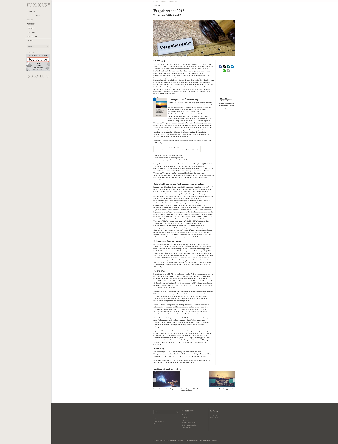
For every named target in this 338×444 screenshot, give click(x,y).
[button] (220, 66)
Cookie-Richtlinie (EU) (189, 425)
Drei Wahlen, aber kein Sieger (163, 389)
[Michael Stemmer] (226, 88)
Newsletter (185, 415)
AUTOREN (31, 24)
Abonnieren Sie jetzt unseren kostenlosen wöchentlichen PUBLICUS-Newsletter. (177, 148)
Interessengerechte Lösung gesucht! (221, 389)
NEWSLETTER (32, 36)
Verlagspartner (214, 417)
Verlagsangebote (215, 415)
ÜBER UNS (31, 32)
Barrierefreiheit (186, 427)
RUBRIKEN (31, 12)
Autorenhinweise (158, 421)
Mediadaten (157, 424)
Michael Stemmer (226, 99)
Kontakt (184, 417)
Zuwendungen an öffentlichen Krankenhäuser (191, 390)
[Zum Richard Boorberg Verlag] (38, 76)
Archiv (155, 419)
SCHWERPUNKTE (33, 16)
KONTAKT (31, 28)
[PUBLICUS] (38, 4)
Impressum (185, 420)
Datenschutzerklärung (188, 422)
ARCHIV (30, 40)
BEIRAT (29, 20)
